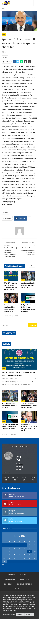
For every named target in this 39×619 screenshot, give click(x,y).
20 (19, 555)
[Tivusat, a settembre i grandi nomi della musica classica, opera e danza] (11, 298)
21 (24, 555)
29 (29, 558)
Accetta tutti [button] (29, 614)
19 (14, 555)
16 (34, 551)
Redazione (23, 575)
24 (4, 558)
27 (19, 558)
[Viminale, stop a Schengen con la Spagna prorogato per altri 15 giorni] (29, 417)
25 (9, 558)
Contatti (18, 589)
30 (34, 558)
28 (24, 558)
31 (4, 561)
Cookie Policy (10, 579)
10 (4, 551)
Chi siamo (11, 575)
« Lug (3, 564)
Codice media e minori (24, 584)
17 (4, 555)
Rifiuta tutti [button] (20, 614)
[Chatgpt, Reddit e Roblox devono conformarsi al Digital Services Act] (28, 298)
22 (29, 555)
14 (24, 551)
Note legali (8, 584)
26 (14, 558)
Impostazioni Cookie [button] (9, 614)
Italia (3, 34)
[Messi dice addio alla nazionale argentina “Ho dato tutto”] (28, 276)
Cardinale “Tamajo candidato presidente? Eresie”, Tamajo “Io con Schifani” (11, 252)
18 (9, 555)
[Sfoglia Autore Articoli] (19, 231)
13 (19, 551)
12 (14, 551)
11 (9, 551)
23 (34, 555)
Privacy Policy (25, 579)
